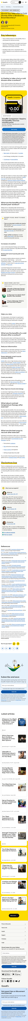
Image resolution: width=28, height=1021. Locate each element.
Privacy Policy (18, 700)
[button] (16, 2)
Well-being (8, 6)
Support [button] (3, 935)
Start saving (14, 129)
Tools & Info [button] (4, 927)
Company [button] (4, 939)
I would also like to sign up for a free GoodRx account (13, 688)
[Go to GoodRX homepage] (4, 2)
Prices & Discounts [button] (6, 924)
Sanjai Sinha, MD (4, 26)
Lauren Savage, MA (11, 508)
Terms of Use (3, 700)
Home (2, 6)
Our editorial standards (9, 532)
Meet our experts (8, 534)
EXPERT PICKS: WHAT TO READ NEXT (14, 218)
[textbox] (14, 685)
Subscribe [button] (14, 691)
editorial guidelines (5, 638)
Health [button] (3, 931)
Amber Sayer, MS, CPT (10, 25)
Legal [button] (3, 942)
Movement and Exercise (18, 6)
